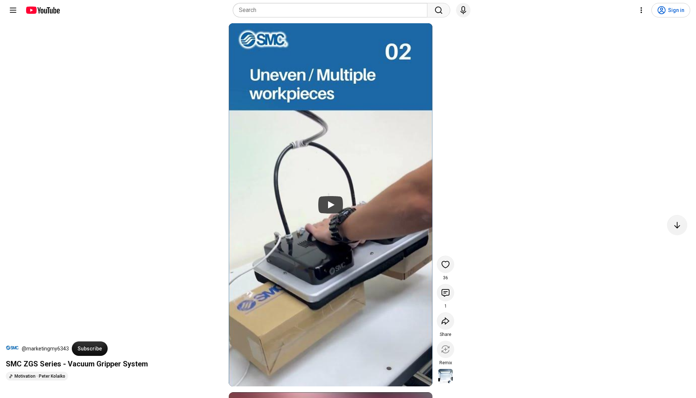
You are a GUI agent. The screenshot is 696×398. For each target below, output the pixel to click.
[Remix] (445, 349)
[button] (12, 348)
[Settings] (641, 10)
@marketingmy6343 (45, 349)
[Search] (438, 10)
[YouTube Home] (42, 10)
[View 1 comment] (445, 292)
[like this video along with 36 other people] (445, 264)
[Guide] (13, 10)
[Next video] (677, 225)
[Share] (445, 321)
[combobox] (332, 10)
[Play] (330, 205)
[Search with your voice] (463, 10)
